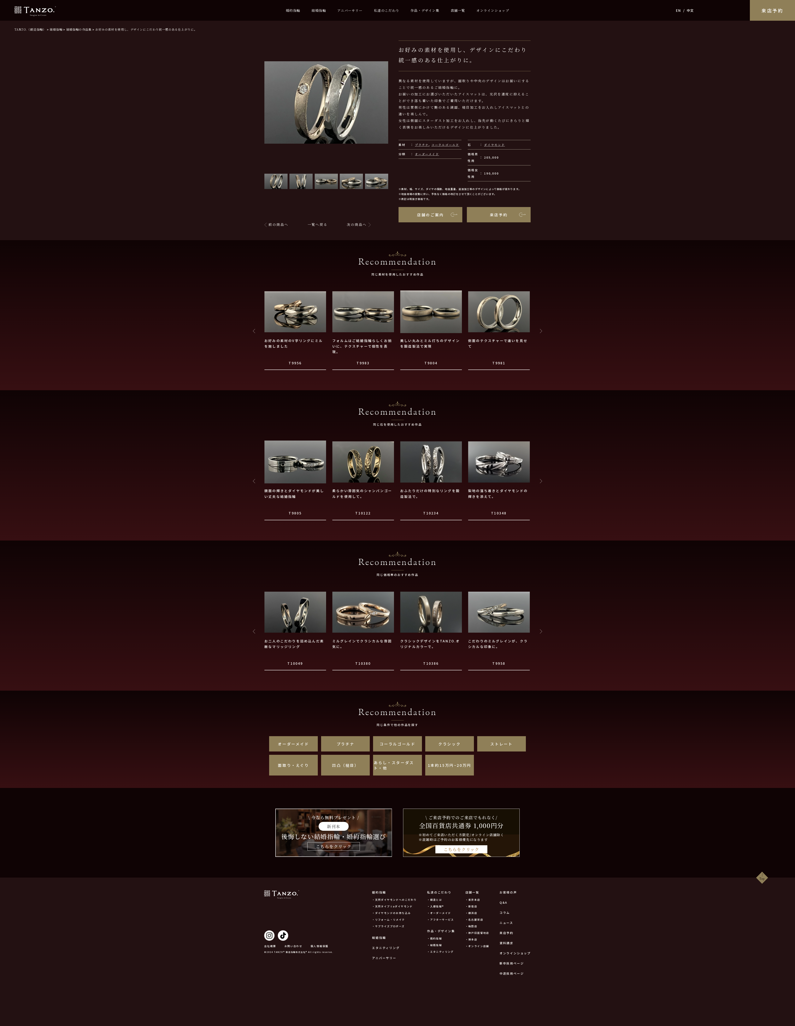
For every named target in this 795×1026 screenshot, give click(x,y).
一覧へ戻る (318, 224)
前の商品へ (278, 224)
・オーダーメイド (439, 913)
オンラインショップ (492, 10)
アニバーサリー (350, 10)
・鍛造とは (434, 899)
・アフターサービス (440, 919)
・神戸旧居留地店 (477, 932)
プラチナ (422, 145)
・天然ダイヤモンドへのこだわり (394, 899)
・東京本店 (472, 899)
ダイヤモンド (494, 145)
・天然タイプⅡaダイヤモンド (392, 906)
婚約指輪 (293, 10)
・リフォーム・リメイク (388, 919)
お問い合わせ (293, 946)
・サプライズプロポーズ (388, 926)
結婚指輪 (319, 10)
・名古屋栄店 (474, 919)
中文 (690, 10)
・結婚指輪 (434, 945)
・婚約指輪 (434, 938)
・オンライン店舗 (477, 946)
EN (678, 10)
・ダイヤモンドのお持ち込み (391, 913)
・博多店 (471, 939)
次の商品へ (357, 224)
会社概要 (270, 946)
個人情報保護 (319, 946)
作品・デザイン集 (425, 10)
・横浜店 (471, 913)
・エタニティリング (440, 951)
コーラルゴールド (445, 145)
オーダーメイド (427, 154)
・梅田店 (471, 926)
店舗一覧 (458, 10)
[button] (276, 181)
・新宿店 (471, 906)
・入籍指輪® (435, 906)
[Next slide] (540, 331)
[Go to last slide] (254, 331)
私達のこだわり (386, 10)
